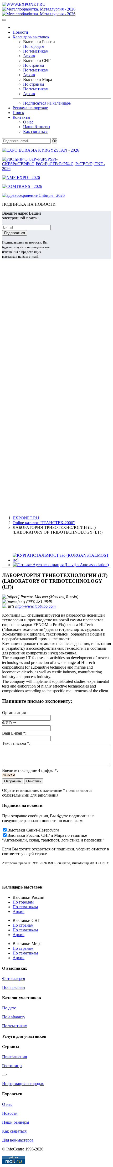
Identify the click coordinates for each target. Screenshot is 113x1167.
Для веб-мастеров (18, 1140)
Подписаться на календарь (47, 103)
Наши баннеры (36, 127)
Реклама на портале (30, 108)
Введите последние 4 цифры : (30, 770)
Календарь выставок (31, 37)
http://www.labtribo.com (35, 606)
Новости (20, 32)
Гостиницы (12, 1065)
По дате (9, 1008)
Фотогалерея (13, 978)
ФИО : (9, 723)
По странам (33, 65)
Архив (29, 56)
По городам (33, 46)
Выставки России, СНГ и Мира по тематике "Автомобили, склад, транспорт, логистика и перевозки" (53, 837)
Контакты (21, 117)
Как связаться (35, 131)
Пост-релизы (13, 987)
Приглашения (14, 1057)
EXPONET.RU (26, 518)
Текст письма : (16, 743)
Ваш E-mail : (14, 733)
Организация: (15, 712)
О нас (28, 122)
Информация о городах (23, 1083)
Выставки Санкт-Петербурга (33, 830)
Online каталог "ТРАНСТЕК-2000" (44, 522)
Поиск (18, 112)
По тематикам (35, 51)
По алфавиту (13, 1017)
